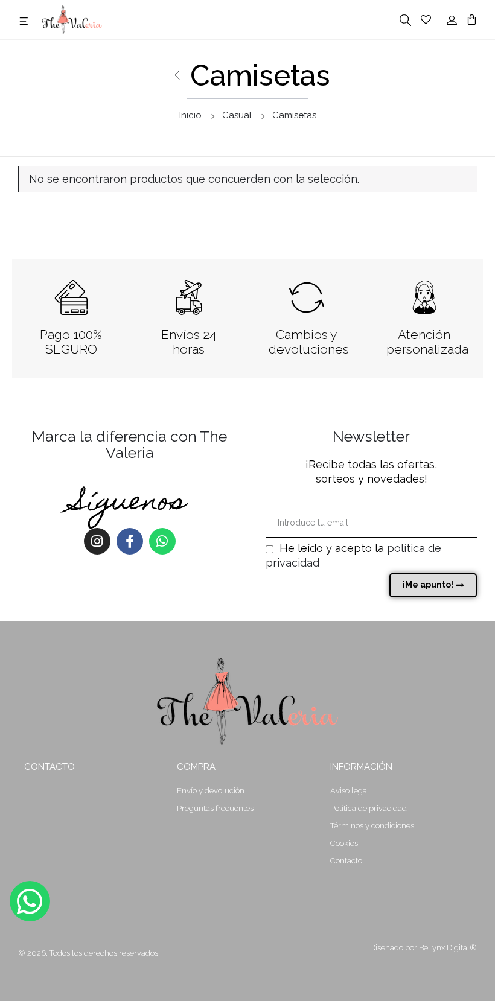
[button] (25, 21)
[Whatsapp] (162, 541)
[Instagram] (97, 541)
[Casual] (177, 75)
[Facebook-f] (130, 541)
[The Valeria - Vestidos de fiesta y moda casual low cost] (72, 18)
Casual (237, 115)
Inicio (190, 115)
